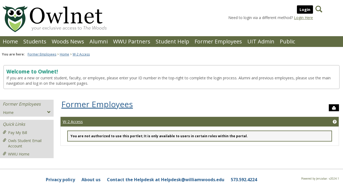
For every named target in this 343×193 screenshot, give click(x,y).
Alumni (99, 41)
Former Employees (218, 41)
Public (287, 41)
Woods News (68, 41)
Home (10, 41)
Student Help (172, 41)
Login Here (303, 17)
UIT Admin (260, 41)
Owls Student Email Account (25, 143)
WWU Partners (131, 41)
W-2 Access (81, 54)
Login (305, 9)
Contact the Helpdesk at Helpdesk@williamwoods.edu (165, 180)
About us (90, 180)
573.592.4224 (244, 180)
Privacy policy (60, 180)
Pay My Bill (17, 132)
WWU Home (18, 154)
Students (34, 41)
